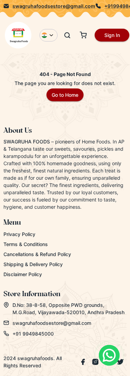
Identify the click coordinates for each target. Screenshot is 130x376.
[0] (83, 35)
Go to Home (65, 95)
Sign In (112, 35)
